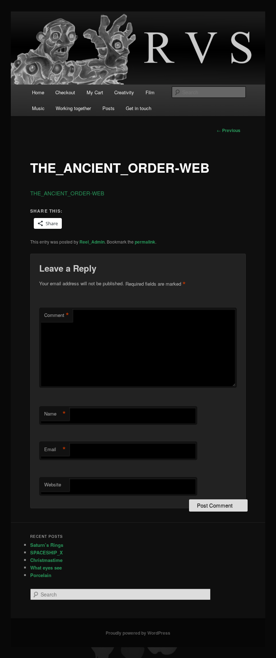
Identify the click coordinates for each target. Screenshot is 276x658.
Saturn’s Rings (46, 544)
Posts (108, 108)
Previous (228, 130)
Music (38, 108)
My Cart (95, 92)
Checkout (65, 92)
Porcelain (40, 575)
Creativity (124, 92)
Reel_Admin (92, 242)
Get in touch (138, 108)
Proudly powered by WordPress (138, 633)
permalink (145, 242)
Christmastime (46, 560)
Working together (73, 108)
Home (38, 92)
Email (55, 449)
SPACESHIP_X (46, 552)
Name (55, 413)
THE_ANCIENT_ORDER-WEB (67, 193)
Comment (56, 315)
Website (52, 484)
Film (150, 92)
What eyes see (46, 567)
